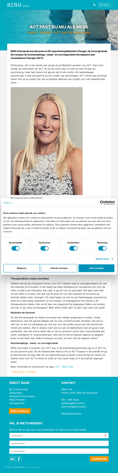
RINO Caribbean (20, 411)
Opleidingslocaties (71, 413)
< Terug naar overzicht (23, 371)
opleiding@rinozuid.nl (73, 403)
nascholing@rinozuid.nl (73, 406)
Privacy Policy (33, 467)
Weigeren (21, 268)
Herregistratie (16, 403)
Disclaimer (19, 467)
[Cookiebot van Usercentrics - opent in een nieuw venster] (102, 202)
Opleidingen (15, 392)
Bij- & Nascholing (18, 389)
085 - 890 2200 (70, 399)
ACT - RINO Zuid (64, 366)
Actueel (45, 32)
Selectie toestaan (59, 268)
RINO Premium (17, 399)
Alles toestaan (96, 268)
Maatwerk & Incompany (22, 396)
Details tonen (102, 259)
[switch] (44, 248)
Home (32, 32)
